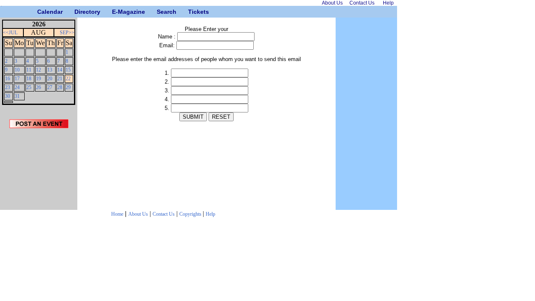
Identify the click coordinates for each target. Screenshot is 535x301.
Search (160, 11)
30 (7, 96)
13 (49, 70)
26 (38, 87)
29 (68, 87)
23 (7, 87)
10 (17, 70)
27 (49, 87)
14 (59, 70)
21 (59, 79)
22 (68, 79)
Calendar (40, 11)
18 (28, 79)
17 (17, 79)
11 (28, 70)
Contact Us (164, 214)
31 (17, 96)
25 (28, 87)
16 (7, 79)
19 (38, 79)
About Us (138, 214)
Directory (77, 11)
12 (38, 70)
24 (17, 87)
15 (68, 70)
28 (59, 87)
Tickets (191, 11)
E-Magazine (115, 11)
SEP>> (67, 33)
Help (210, 214)
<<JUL (10, 33)
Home (117, 214)
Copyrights (191, 214)
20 (49, 79)
